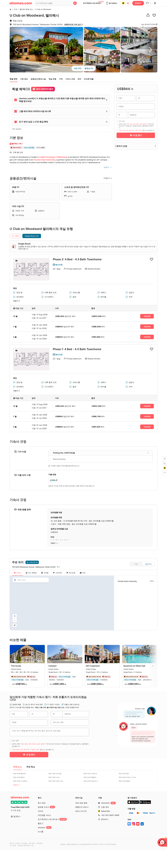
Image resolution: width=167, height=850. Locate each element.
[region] (62, 603)
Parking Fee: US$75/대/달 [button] (64, 453)
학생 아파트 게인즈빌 (54, 773)
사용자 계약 (138, 130)
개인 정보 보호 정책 (125, 130)
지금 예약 (147, 316)
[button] (111, 3)
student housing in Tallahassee (52, 157)
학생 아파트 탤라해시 (19, 773)
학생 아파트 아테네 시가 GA (127, 777)
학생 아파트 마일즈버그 (91, 781)
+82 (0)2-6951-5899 (110, 815)
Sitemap (39, 843)
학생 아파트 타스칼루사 (20, 781)
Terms (12, 843)
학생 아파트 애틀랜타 (90, 777)
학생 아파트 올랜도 (19, 777)
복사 (58, 567)
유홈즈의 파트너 (81, 807)
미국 (14, 9)
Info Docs (32, 843)
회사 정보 (42, 803)
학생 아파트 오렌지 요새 (55, 781)
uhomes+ (44, 827)
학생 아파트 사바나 (54, 777)
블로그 (40, 823)
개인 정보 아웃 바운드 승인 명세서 (136, 124)
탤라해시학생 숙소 (25, 9)
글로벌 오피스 (46, 807)
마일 (136, 564)
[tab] (101, 453)
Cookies (24, 843)
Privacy (17, 843)
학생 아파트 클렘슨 (124, 781)
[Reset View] (14, 625)
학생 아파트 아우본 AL (90, 773)
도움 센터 (105, 807)
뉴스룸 (40, 831)
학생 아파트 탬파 (124, 773)
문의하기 (138, 3)
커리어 (40, 811)
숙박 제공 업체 (81, 803)
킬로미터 (148, 564)
